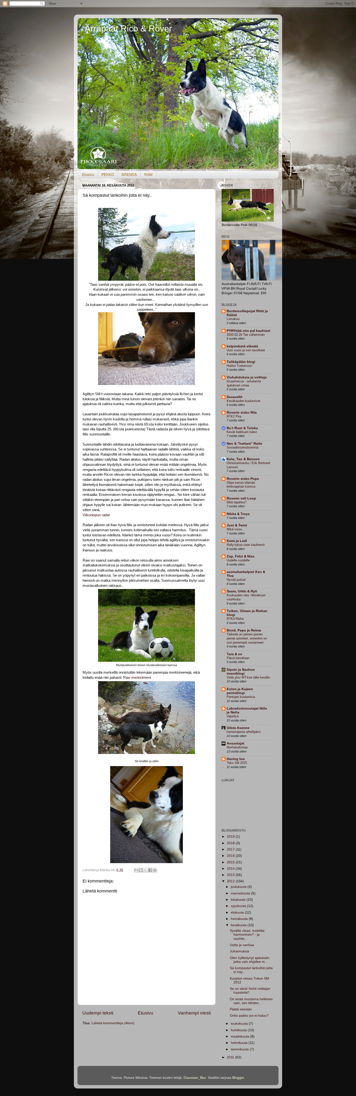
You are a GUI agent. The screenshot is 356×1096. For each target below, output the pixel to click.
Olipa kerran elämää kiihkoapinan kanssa (241, 485)
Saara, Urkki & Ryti (242, 591)
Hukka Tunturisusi (239, 366)
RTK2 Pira (234, 416)
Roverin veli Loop (241, 498)
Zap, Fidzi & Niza (240, 556)
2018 (231, 843)
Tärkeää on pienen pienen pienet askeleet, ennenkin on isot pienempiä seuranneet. (247, 638)
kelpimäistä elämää (242, 346)
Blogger (238, 1078)
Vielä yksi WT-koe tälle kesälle (248, 677)
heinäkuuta (240, 919)
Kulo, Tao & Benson (243, 459)
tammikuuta (240, 1049)
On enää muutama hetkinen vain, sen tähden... (251, 1001)
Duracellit (234, 397)
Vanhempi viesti (194, 1012)
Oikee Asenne (238, 728)
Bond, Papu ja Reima (244, 630)
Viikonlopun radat (96, 515)
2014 (231, 868)
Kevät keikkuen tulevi (242, 432)
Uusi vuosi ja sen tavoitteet (246, 350)
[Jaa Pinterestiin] (154, 870)
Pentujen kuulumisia (241, 697)
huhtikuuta (239, 1030)
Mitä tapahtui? (237, 502)
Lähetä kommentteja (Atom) (113, 1023)
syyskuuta (239, 906)
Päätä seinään (241, 1009)
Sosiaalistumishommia (242, 447)
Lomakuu (233, 319)
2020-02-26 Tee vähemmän (246, 334)
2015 (231, 862)
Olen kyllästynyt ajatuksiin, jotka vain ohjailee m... (250, 960)
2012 (231, 881)
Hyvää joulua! (236, 579)
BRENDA (129, 174)
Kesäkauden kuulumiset (243, 401)
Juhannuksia (239, 951)
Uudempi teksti (97, 1012)
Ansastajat (235, 743)
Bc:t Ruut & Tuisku (242, 428)
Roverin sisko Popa (243, 479)
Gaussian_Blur (195, 1078)
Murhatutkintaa (237, 747)
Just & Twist (237, 525)
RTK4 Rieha (235, 619)
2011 (231, 1057)
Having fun (236, 759)
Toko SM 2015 (237, 763)
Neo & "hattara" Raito (244, 443)
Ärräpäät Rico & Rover (128, 28)
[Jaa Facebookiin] (150, 870)
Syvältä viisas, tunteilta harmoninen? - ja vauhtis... (247, 934)
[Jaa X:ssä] (145, 870)
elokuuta (238, 912)
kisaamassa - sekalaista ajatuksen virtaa (244, 383)
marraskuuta (241, 893)
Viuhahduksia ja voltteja (247, 377)
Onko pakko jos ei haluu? (249, 1015)
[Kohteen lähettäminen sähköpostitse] (136, 870)
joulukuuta (239, 887)
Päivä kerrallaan (238, 658)
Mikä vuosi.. (235, 529)
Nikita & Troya (238, 514)
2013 (231, 875)
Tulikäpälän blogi (241, 362)
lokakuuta (239, 899)
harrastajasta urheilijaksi (244, 732)
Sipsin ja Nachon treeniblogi (241, 671)
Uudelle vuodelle (238, 560)
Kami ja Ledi (237, 541)
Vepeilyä (233, 716)
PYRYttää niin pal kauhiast (248, 331)
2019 (231, 836)
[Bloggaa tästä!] (141, 870)
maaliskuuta (240, 1036)
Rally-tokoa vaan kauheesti (246, 545)
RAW (148, 174)
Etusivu (88, 174)
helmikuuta (239, 1043)
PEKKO (107, 174)
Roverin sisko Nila (242, 412)
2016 (231, 856)
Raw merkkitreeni (137, 677)
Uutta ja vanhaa (242, 945)
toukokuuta (240, 1023)
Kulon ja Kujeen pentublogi (240, 691)
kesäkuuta (239, 925)
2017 (231, 849)
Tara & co (234, 654)
